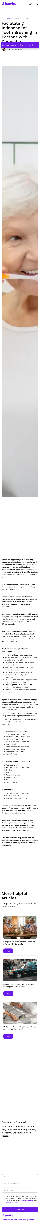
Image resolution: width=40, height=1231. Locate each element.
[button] (30, 4)
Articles (9, 18)
